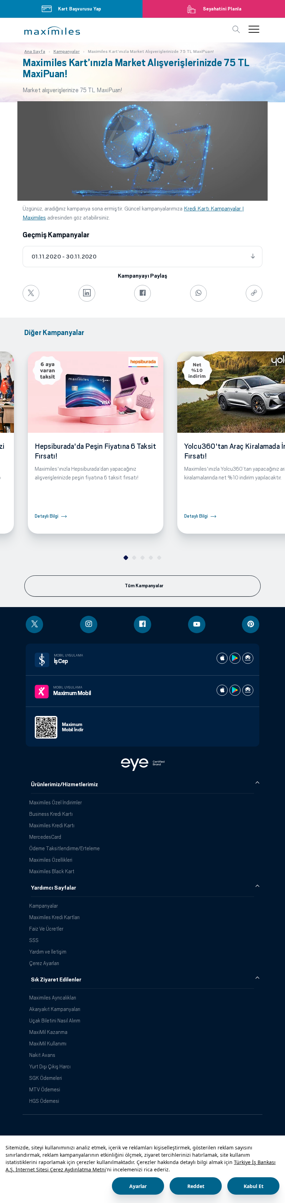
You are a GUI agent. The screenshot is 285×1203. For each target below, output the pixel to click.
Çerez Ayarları (44, 963)
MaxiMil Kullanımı (47, 1043)
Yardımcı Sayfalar (53, 888)
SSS (34, 940)
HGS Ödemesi (44, 1101)
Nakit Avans (42, 1055)
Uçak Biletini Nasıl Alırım (54, 1020)
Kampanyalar (43, 906)
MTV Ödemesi (44, 1089)
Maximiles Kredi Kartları (54, 917)
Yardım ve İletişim (47, 952)
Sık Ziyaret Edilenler (56, 980)
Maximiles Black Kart (51, 871)
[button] (52, 30)
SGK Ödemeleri (45, 1078)
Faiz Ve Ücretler (46, 929)
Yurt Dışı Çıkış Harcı (50, 1066)
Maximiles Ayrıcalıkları (52, 998)
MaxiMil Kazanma (48, 1032)
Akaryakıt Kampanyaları (54, 1009)
